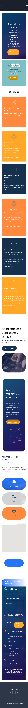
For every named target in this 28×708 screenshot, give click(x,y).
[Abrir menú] (1, 5)
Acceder (13, 77)
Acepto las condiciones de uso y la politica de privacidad (13, 615)
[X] (14, 692)
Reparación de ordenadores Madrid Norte (14, 672)
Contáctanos (13, 52)
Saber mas (9, 348)
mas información (12, 421)
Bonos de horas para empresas (12, 582)
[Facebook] (10, 692)
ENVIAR (18, 625)
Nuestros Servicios (14, 563)
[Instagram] (17, 692)
